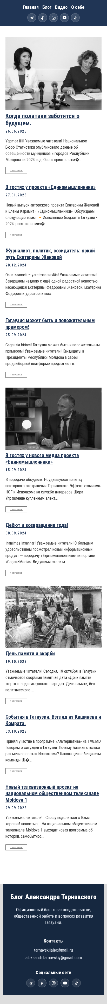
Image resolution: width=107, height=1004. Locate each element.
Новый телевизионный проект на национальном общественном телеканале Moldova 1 (52, 793)
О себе (77, 7)
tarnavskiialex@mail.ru (53, 950)
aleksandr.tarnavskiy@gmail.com (53, 957)
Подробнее (16, 170)
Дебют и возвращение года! (36, 525)
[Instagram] (53, 17)
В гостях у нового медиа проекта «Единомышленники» (42, 458)
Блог (46, 7)
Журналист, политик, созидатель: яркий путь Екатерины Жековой (50, 253)
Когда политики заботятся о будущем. (42, 119)
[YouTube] (64, 17)
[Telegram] (31, 17)
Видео (61, 7)
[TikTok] (75, 17)
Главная (31, 7)
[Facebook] (42, 17)
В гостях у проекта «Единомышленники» (50, 187)
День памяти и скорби (30, 653)
